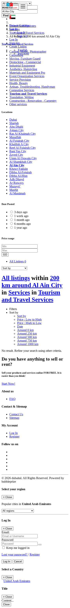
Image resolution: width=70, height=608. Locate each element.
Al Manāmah (17, 193)
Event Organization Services (26, 76)
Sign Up (22, 36)
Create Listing (18, 46)
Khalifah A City (19, 144)
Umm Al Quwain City (23, 158)
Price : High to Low (29, 323)
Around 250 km (27, 333)
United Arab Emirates (17, 581)
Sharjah (14, 123)
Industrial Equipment (22, 65)
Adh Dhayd (16, 179)
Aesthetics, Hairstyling (23, 69)
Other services (18, 104)
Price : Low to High (29, 319)
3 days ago (20, 212)
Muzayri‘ (15, 186)
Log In (21, 32)
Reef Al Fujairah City (22, 147)
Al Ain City (16, 165)
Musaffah (15, 137)
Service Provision (20, 79)
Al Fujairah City (19, 140)
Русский (23, 53)
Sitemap (14, 417)
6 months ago (22, 223)
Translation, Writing (21, 97)
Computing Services (21, 90)
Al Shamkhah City (20, 161)
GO (5, 254)
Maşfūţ (13, 189)
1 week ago (21, 216)
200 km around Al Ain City (32, 281)
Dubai (13, 119)
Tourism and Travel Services (28, 93)
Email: (6, 532)
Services (19, 292)
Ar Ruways (16, 182)
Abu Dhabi (16, 126)
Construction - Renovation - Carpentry (33, 100)
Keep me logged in (17, 548)
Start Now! (8, 383)
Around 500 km (27, 337)
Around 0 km (25, 330)
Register (14, 436)
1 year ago (20, 227)
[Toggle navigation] (22, 7)
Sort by (21, 316)
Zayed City (16, 154)
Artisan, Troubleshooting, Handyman (32, 86)
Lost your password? (15, 554)
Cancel (18, 561)
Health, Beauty (18, 83)
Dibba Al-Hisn (18, 175)
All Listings (17, 261)
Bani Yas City (17, 151)
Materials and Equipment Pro (27, 72)
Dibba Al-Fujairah (20, 172)
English (22, 50)
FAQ (12, 399)
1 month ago (22, 220)
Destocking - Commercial (25, 62)
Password (7, 540)
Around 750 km (27, 340)
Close (6, 604)
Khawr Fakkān (18, 168)
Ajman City (16, 130)
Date (20, 326)
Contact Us (16, 414)
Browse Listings (19, 25)
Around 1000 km (27, 344)
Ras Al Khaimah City (22, 133)
